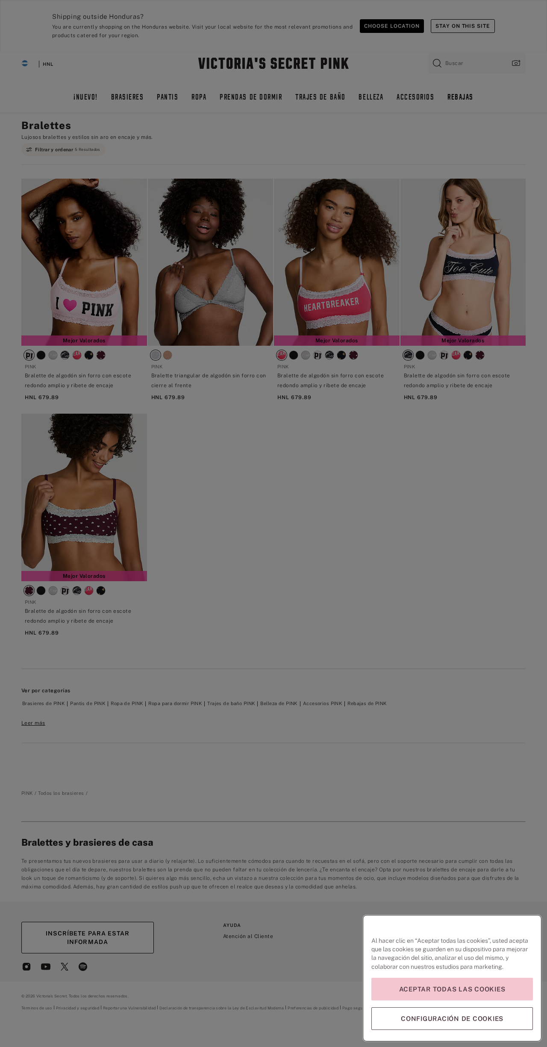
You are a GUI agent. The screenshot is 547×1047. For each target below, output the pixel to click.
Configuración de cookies (452, 1018)
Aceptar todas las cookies (452, 989)
